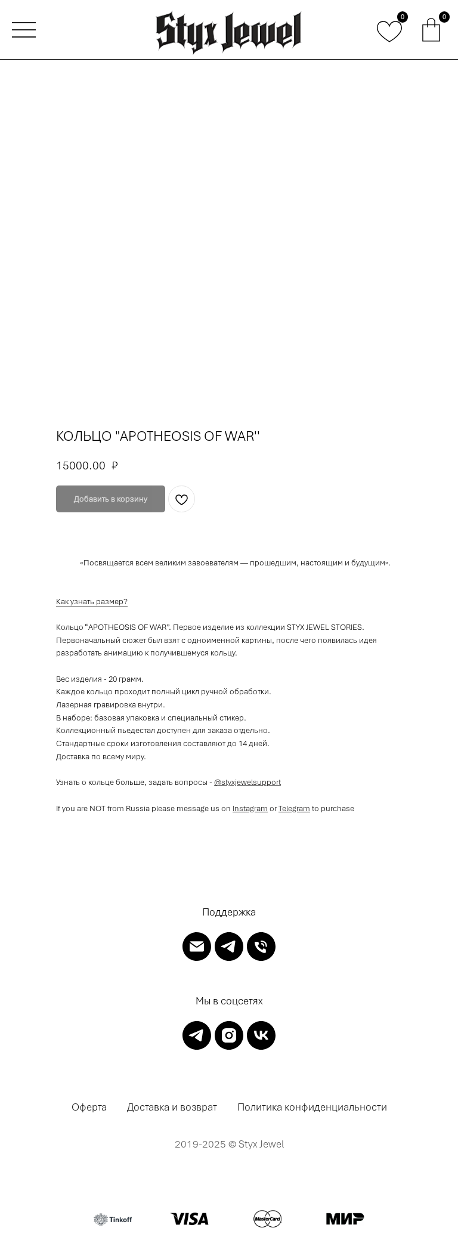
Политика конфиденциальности (312, 1107)
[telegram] (229, 946)
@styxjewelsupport (247, 782)
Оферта (89, 1107)
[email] (196, 946)
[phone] (261, 946)
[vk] (261, 1035)
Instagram (250, 808)
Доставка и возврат (172, 1107)
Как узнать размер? (92, 601)
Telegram (294, 808)
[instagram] (229, 1035)
